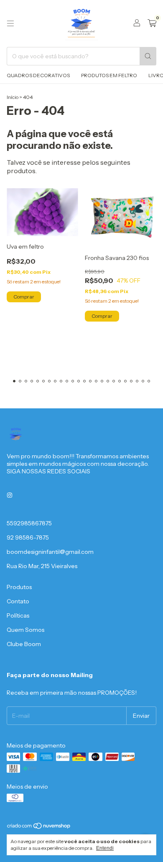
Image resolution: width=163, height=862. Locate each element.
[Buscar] (148, 56)
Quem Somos (25, 630)
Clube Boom (24, 644)
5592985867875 (29, 523)
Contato (18, 601)
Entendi (105, 848)
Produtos (19, 587)
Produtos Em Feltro (109, 75)
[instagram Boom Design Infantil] (10, 495)
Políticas (18, 615)
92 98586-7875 (28, 537)
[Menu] (10, 23)
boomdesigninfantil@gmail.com (50, 552)
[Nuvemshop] (39, 827)
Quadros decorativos (38, 75)
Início (12, 97)
